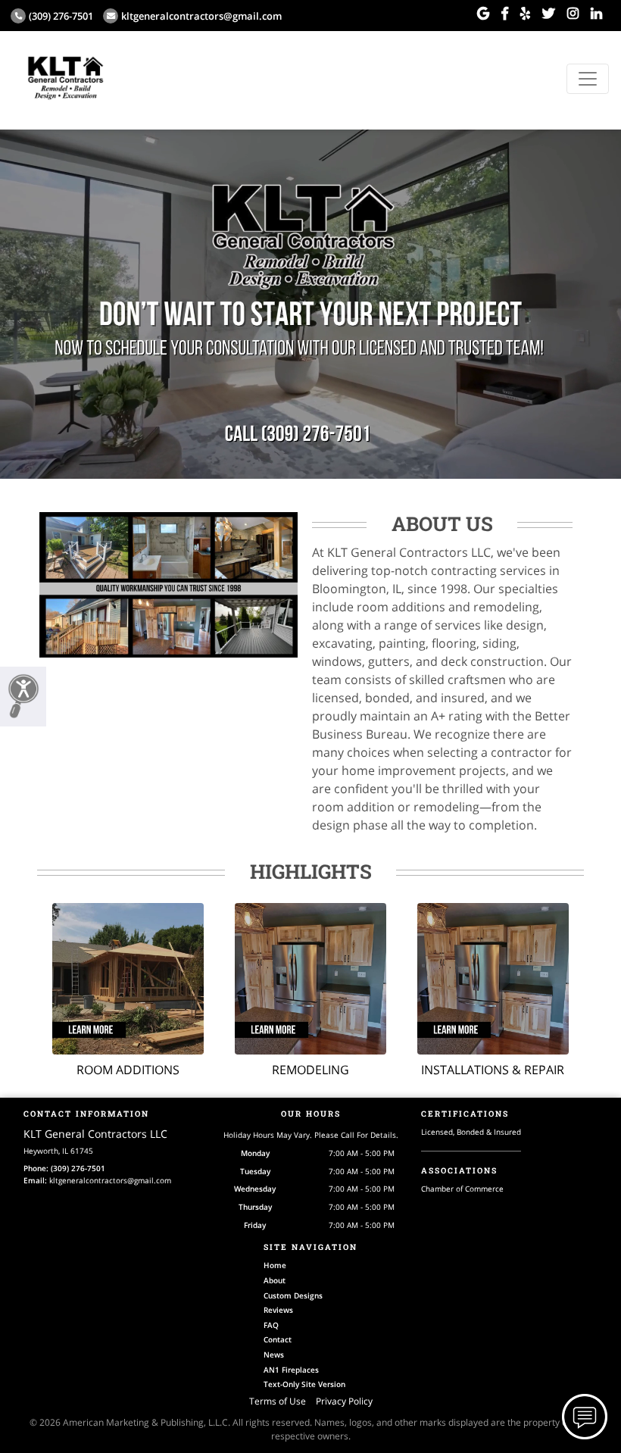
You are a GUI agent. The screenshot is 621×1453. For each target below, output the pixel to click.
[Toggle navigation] (587, 79)
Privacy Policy (344, 1401)
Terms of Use (277, 1401)
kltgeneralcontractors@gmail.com (201, 16)
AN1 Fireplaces (291, 1369)
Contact (278, 1339)
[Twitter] (548, 13)
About (275, 1280)
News (274, 1354)
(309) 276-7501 (61, 16)
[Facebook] (504, 13)
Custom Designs (293, 1295)
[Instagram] (573, 13)
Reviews (278, 1310)
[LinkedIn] (596, 13)
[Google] (483, 13)
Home (275, 1265)
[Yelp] (525, 13)
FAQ (271, 1325)
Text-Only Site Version (304, 1384)
